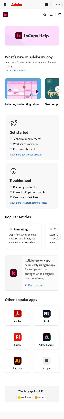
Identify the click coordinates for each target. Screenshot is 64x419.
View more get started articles (26, 154)
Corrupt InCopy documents (29, 192)
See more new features (15, 70)
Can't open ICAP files (25, 197)
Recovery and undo (24, 187)
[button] (46, 4)
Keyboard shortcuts (24, 149)
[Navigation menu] (5, 4)
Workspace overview (25, 144)
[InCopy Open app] (59, 14)
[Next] (58, 89)
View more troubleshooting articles (28, 202)
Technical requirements (27, 139)
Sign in (56, 4)
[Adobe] (16, 4)
